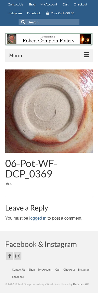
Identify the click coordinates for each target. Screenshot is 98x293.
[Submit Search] (22, 22)
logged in (38, 218)
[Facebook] (9, 256)
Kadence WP (81, 284)
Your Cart (62, 13)
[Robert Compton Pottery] (49, 39)
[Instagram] (17, 256)
